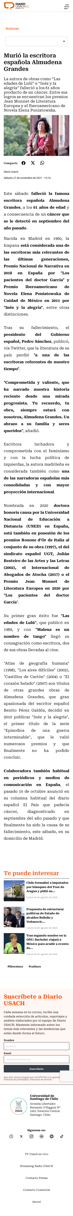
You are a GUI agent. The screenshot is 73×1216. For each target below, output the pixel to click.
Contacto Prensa (37, 1177)
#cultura (35, 966)
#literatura (15, 966)
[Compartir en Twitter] (33, 163)
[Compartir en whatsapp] (42, 163)
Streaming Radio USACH (36, 1166)
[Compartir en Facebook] (23, 163)
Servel (36, 1201)
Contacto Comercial (36, 1189)
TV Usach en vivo (36, 1154)
